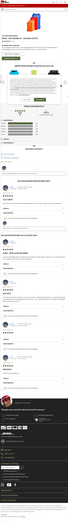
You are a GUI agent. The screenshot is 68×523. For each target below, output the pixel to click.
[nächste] (65, 82)
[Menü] (2, 9)
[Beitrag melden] (12, 193)
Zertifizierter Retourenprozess (15, 441)
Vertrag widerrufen (8, 500)
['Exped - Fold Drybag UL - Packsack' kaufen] (34, 22)
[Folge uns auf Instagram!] (4, 485)
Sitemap (23, 516)
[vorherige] (3, 82)
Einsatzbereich (8, 213)
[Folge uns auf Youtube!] (10, 485)
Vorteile (6, 208)
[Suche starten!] (65, 9)
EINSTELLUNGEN (27, 99)
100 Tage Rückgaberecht (46, 415)
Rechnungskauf (10, 419)
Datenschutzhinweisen (24, 94)
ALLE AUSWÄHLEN (40, 99)
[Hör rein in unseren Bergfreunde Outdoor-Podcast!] (16, 485)
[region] (34, 89)
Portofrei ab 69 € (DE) (12, 415)
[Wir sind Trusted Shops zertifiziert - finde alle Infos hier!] (36, 420)
